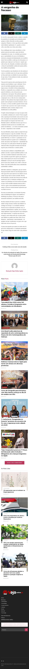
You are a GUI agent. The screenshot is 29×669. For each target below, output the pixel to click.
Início (2, 597)
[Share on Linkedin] (25, 33)
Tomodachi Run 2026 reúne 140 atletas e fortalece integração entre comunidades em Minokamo (13, 304)
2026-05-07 (4, 339)
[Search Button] (27, 2)
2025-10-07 (4, 427)
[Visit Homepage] (14, 2)
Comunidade (5, 299)
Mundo (2, 609)
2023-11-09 (6, 521)
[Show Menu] (2, 2)
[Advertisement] (14, 643)
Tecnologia (3, 612)
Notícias (5, 513)
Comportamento (5, 605)
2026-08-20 (6, 549)
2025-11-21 (4, 367)
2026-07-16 (4, 308)
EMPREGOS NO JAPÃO (7, 619)
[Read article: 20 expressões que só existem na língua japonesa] (14, 481)
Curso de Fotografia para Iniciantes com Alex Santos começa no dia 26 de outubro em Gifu (13, 392)
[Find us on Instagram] (3, 661)
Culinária (3, 607)
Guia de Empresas (5, 615)
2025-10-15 (4, 396)
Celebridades (5, 327)
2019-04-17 (6, 494)
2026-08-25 (6, 578)
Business (4, 387)
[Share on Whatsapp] (18, 33)
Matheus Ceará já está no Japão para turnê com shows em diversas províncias (14, 363)
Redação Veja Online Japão (14, 271)
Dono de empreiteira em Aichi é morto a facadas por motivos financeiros (13, 517)
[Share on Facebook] (4, 33)
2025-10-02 (4, 457)
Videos (3, 617)
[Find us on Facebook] (1, 661)
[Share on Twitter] (11, 33)
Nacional (3, 611)
